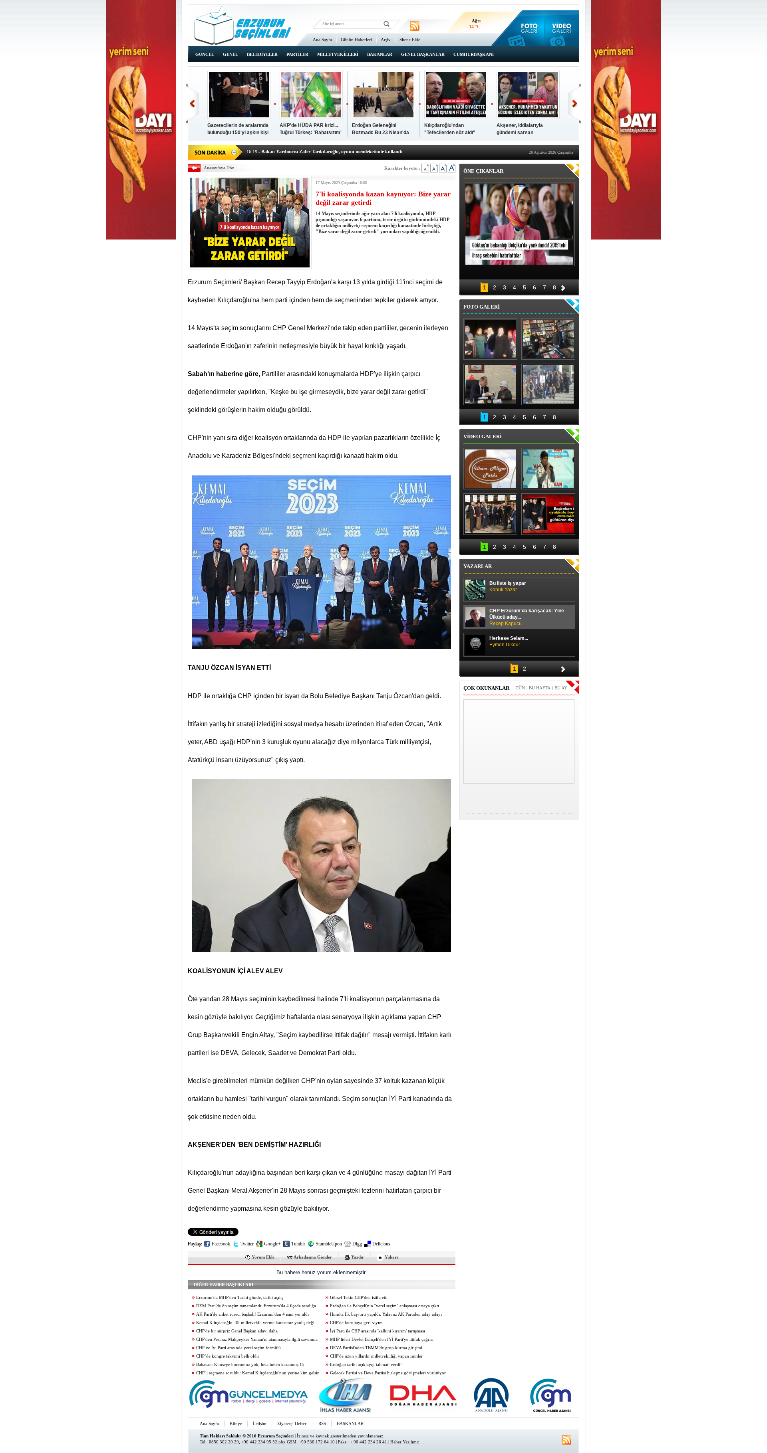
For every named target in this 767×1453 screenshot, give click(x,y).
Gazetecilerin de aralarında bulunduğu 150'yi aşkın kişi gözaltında (237, 133)
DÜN (520, 687)
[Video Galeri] (562, 28)
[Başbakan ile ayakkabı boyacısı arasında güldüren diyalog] (548, 514)
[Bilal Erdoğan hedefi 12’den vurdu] (490, 514)
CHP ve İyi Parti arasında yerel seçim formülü (238, 1348)
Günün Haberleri (356, 39)
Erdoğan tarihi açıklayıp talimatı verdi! (366, 1364)
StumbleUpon (329, 1244)
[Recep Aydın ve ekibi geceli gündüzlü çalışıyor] (548, 339)
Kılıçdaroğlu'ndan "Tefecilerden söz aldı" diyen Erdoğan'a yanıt (449, 133)
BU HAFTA (539, 687)
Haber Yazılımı (404, 1441)
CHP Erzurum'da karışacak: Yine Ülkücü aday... (526, 617)
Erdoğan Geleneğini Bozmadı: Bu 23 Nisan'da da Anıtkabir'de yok (380, 133)
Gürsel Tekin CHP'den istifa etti (358, 1297)
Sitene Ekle (409, 39)
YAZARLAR (477, 566)
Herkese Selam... (508, 641)
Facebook (221, 1244)
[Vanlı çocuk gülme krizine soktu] (548, 468)
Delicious (381, 1244)
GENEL (230, 54)
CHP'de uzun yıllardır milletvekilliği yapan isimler (376, 1356)
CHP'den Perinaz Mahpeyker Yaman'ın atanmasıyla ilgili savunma (257, 1339)
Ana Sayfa (322, 39)
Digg (357, 1244)
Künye (236, 1423)
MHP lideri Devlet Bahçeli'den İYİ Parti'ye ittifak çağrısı (381, 1339)
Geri (192, 103)
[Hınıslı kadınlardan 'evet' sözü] (490, 339)
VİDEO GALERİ (482, 436)
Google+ (272, 1244)
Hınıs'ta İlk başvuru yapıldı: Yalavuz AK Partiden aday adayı (386, 1314)
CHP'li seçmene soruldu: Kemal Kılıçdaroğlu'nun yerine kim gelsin (258, 1373)
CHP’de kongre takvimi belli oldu (227, 1356)
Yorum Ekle (263, 1257)
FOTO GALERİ (481, 307)
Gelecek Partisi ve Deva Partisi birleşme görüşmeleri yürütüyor (388, 1373)
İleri (574, 103)
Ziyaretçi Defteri (292, 1423)
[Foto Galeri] (527, 28)
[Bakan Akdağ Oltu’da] (490, 384)
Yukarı (391, 1257)
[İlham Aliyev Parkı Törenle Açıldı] (490, 468)
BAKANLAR (379, 54)
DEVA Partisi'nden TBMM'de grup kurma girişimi (376, 1348)
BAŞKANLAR (350, 1423)
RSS (322, 1423)
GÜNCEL (204, 54)
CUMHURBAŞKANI (473, 54)
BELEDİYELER (262, 54)
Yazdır (357, 1257)
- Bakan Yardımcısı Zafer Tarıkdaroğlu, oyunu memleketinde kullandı (324, 151)
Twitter (247, 1244)
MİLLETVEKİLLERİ (337, 54)
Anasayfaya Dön (219, 167)
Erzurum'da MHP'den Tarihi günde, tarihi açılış (239, 1297)
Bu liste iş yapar (507, 586)
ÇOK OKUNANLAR (486, 688)
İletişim (259, 1423)
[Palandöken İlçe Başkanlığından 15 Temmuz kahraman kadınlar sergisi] (548, 384)
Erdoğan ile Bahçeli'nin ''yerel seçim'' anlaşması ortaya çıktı (384, 1306)
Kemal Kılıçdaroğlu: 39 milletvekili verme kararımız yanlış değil (256, 1322)
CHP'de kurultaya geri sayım (356, 1322)
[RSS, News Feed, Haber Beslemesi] (414, 26)
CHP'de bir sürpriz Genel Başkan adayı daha (237, 1331)
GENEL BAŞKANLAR (423, 54)
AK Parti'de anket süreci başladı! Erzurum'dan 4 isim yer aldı (252, 1314)
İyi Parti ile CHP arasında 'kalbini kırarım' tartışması (377, 1331)
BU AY (560, 687)
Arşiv (386, 39)
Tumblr (298, 1244)
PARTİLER (297, 54)
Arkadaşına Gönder (313, 1257)
